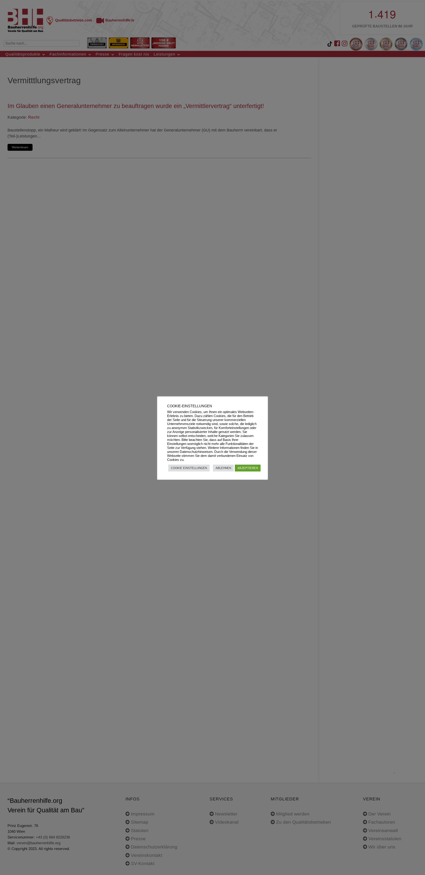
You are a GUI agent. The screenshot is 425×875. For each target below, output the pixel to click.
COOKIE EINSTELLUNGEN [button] (189, 468)
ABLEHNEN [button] (223, 468)
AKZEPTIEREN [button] (248, 468)
